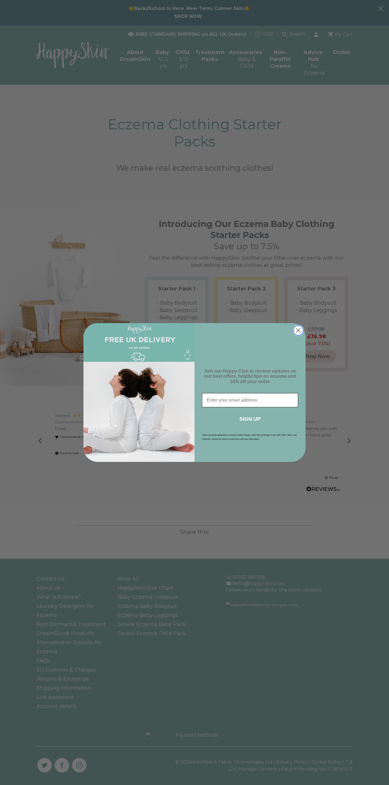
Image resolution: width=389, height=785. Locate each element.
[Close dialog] (298, 330)
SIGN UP (250, 419)
